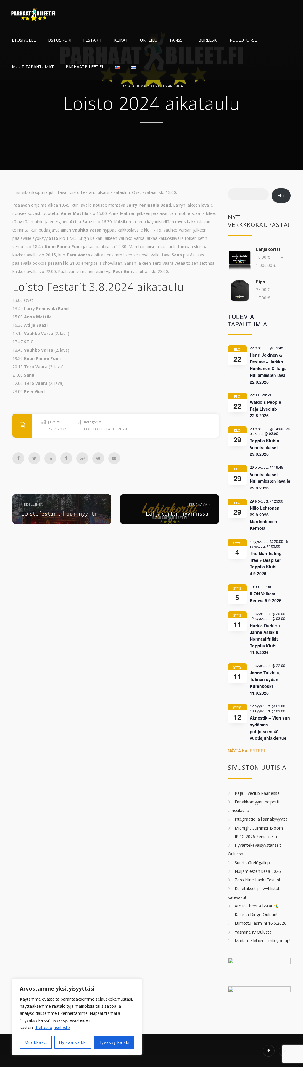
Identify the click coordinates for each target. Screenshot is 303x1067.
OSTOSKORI (59, 40)
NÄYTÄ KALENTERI (246, 751)
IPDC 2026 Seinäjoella (256, 836)
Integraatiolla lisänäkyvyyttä (261, 819)
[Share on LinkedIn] (50, 458)
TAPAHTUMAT (137, 86)
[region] (77, 1017)
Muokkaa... (36, 1042)
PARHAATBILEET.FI (84, 66)
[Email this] (114, 458)
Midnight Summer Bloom (259, 828)
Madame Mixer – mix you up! (262, 940)
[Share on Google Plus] (82, 458)
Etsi (281, 195)
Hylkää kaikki (73, 1042)
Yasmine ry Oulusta (253, 932)
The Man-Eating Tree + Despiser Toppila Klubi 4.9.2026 (266, 563)
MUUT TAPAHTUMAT (33, 66)
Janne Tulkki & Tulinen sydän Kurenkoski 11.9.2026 (265, 683)
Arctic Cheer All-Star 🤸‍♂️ (257, 906)
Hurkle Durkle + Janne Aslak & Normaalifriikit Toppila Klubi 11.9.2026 (265, 639)
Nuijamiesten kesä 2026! (258, 871)
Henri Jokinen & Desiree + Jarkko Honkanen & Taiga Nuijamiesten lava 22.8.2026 (268, 368)
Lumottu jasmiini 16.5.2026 (260, 923)
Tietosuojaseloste (52, 1027)
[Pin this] (98, 458)
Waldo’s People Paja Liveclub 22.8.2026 (265, 408)
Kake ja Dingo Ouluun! (256, 914)
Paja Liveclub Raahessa (257, 793)
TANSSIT (177, 40)
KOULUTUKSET (245, 40)
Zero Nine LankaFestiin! (257, 880)
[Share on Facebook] (18, 458)
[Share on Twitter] (34, 458)
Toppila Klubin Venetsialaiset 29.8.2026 (264, 447)
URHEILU (148, 40)
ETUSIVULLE (24, 40)
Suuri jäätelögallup (252, 862)
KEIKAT (121, 40)
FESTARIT (92, 40)
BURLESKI (208, 40)
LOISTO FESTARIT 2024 (166, 86)
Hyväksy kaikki (114, 1042)
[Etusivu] (34, 13)
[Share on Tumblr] (66, 458)
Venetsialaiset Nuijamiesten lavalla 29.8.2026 (270, 481)
